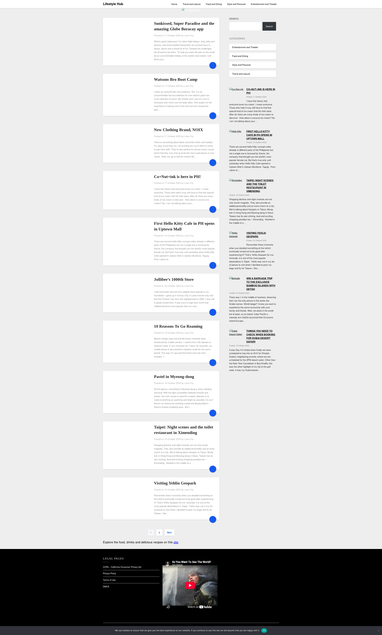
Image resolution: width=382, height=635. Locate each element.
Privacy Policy (109, 573)
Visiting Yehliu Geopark (175, 483)
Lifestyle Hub (113, 3)
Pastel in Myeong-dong (174, 376)
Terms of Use (109, 579)
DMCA (106, 586)
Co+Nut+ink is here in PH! (177, 176)
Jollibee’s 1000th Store (174, 279)
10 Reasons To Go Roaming (178, 326)
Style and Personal (236, 4)
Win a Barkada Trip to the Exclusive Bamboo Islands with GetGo (260, 284)
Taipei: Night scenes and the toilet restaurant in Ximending (260, 186)
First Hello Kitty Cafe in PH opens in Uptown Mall (259, 135)
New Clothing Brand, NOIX (178, 130)
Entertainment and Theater (264, 4)
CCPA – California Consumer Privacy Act (122, 566)
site (176, 542)
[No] (378, 630)
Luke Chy (189, 35)
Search (234, 18)
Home (174, 4)
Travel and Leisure (192, 4)
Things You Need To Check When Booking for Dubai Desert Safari (260, 336)
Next (169, 532)
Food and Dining (214, 4)
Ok (264, 630)
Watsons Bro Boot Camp (175, 79)
